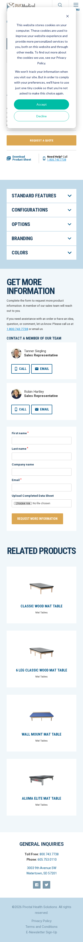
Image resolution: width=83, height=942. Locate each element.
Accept (42, 104)
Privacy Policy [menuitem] (42, 921)
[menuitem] (37, 885)
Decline (41, 116)
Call (23, 369)
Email (44, 369)
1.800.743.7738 (56, 159)
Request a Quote (41, 140)
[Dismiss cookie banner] (67, 17)
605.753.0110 (47, 859)
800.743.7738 (49, 854)
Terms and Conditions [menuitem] (41, 927)
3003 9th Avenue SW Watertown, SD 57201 (41, 870)
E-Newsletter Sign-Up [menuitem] (41, 932)
